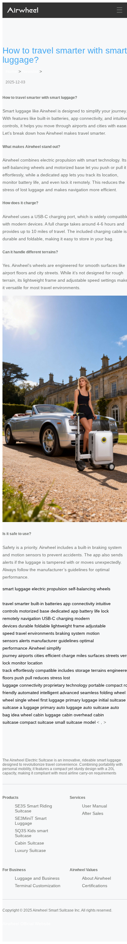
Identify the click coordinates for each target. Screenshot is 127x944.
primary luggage (81, 699)
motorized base (34, 611)
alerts (24, 640)
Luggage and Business (37, 878)
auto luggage (69, 707)
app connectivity (79, 603)
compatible (46, 670)
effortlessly (23, 670)
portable (96, 685)
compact (114, 685)
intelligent (49, 692)
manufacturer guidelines (54, 640)
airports (25, 655)
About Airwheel (96, 878)
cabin (67, 714)
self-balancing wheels (89, 588)
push (19, 677)
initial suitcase (112, 699)
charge (68, 655)
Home (11, 71)
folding (106, 692)
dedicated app (64, 611)
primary (47, 707)
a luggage (29, 707)
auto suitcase (96, 707)
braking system (70, 633)
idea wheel (21, 714)
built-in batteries (46, 603)
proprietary (54, 685)
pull (28, 677)
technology (76, 685)
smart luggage (16, 588)
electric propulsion (49, 588)
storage (82, 670)
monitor (18, 662)
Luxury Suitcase (30, 850)
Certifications (94, 885)
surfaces (96, 655)
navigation (31, 618)
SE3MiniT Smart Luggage (31, 821)
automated (28, 692)
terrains (98, 670)
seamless (89, 692)
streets (112, 655)
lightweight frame (67, 625)
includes (66, 670)
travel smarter (16, 603)
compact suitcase (37, 722)
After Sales (92, 813)
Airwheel (37, 648)
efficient (52, 655)
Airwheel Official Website (26, 923)
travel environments (35, 633)
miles (81, 655)
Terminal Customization (37, 885)
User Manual (94, 805)
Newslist (30, 71)
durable (25, 625)
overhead (83, 714)
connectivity (30, 685)
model (90, 722)
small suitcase (68, 722)
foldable (42, 625)
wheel (119, 692)
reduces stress (47, 677)
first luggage (52, 699)
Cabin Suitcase (29, 843)
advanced (69, 692)
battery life (90, 611)
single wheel (27, 699)
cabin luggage (47, 714)
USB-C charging (57, 618)
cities (39, 655)
